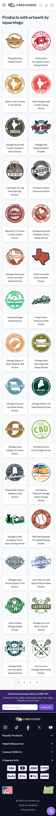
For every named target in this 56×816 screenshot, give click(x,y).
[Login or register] (46, 5)
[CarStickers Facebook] (28, 727)
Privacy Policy (28, 809)
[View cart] (52, 5)
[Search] (40, 5)
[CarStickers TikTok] (17, 727)
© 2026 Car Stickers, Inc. (28, 800)
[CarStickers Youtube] (51, 727)
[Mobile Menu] (4, 5)
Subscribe (46, 707)
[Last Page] (37, 682)
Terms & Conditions (28, 805)
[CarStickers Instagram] (5, 727)
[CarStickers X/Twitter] (39, 727)
